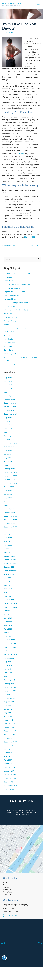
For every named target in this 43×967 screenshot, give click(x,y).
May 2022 (8, 541)
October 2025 (9, 410)
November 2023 (10, 476)
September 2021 (10, 571)
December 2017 (10, 731)
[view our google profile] (1, 942)
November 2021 (10, 563)
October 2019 (9, 651)
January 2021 (9, 600)
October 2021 (9, 567)
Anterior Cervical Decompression (17, 273)
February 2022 (10, 552)
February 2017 (9, 767)
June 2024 (8, 454)
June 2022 (8, 538)
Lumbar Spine (7, 32)
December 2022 (10, 516)
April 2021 (8, 589)
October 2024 (9, 439)
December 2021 (10, 560)
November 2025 (10, 407)
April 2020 (8, 629)
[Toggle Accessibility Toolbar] (4, 957)
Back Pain (8, 277)
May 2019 (7, 669)
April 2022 (8, 545)
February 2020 (10, 636)
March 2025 (9, 432)
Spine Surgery (9, 350)
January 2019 (9, 684)
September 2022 (10, 527)
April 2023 (8, 501)
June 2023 (8, 494)
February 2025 (10, 436)
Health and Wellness (12, 295)
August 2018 (9, 702)
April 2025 (8, 429)
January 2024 (9, 469)
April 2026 (8, 388)
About (5, 885)
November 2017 (10, 735)
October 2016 (9, 782)
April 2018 (8, 716)
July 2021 (7, 578)
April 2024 (8, 461)
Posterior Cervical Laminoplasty (16, 328)
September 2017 (10, 742)
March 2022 (9, 549)
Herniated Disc (10, 299)
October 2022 (9, 523)
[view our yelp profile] (5, 942)
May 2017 (7, 756)
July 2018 (7, 705)
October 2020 (9, 611)
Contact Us (7, 894)
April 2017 (8, 760)
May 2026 (8, 385)
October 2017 (9, 738)
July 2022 (8, 534)
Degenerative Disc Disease (14, 292)
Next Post (36, 245)
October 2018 (9, 694)
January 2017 (9, 771)
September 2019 (10, 654)
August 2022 (9, 530)
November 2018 (10, 691)
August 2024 (9, 447)
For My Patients (8, 892)
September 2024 (10, 443)
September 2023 (10, 483)
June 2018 (8, 709)
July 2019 (7, 662)
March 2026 (9, 392)
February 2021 (9, 596)
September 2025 (10, 414)
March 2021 (8, 592)
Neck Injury (8, 314)
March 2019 (8, 676)
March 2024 (9, 465)
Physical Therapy (10, 321)
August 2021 (9, 574)
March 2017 (8, 764)
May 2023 (8, 498)
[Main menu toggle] (38, 4)
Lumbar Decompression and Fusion (18, 303)
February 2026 (10, 396)
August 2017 (9, 745)
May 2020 (8, 625)
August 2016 (9, 789)
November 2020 (10, 607)
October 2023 (9, 479)
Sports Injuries (10, 354)
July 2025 (8, 418)
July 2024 (8, 450)
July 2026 (8, 378)
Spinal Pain (8, 339)
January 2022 (9, 556)
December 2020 (10, 603)
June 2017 (8, 753)
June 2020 (8, 622)
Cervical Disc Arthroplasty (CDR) (17, 284)
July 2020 (8, 618)
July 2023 (8, 490)
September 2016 (10, 786)
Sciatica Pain (9, 332)
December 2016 (10, 775)
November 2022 (10, 520)
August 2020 (9, 614)
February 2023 (10, 509)
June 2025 (8, 421)
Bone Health (9, 281)
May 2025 (8, 425)
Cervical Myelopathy (12, 288)
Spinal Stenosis (10, 343)
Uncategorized (9, 364)
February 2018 (9, 724)
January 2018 (9, 727)
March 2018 (8, 720)
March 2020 (9, 633)
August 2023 (9, 487)
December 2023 (10, 472)
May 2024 (8, 458)
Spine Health (9, 346)
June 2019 (8, 665)
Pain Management (11, 317)
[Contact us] (39, 943)
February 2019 (9, 680)
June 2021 (8, 581)
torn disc (20, 154)
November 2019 (10, 647)
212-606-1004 (29, 237)
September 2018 (10, 698)
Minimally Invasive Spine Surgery (17, 310)
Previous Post (8, 245)
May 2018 (7, 713)
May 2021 (7, 585)
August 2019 (9, 658)
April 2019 (8, 673)
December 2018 (10, 687)
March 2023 (9, 505)
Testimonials (7, 889)
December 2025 (10, 403)
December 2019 (10, 643)
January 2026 (9, 399)
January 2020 (9, 640)
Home (5, 882)
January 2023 (9, 512)
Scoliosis (7, 335)
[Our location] (41, 943)
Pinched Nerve (9, 324)
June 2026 (8, 381)
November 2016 (10, 778)
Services (6, 887)
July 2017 (7, 749)
